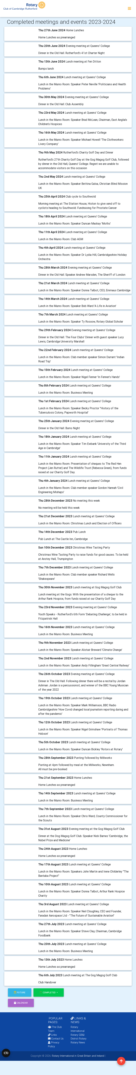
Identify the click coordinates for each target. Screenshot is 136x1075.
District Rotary (78, 1038)
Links (54, 1034)
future (21, 992)
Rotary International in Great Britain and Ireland (77, 1055)
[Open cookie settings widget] (6, 1053)
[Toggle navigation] (129, 8)
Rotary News (78, 1042)
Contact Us (57, 1038)
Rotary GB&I (77, 1034)
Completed (49, 992)
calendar (22, 1002)
